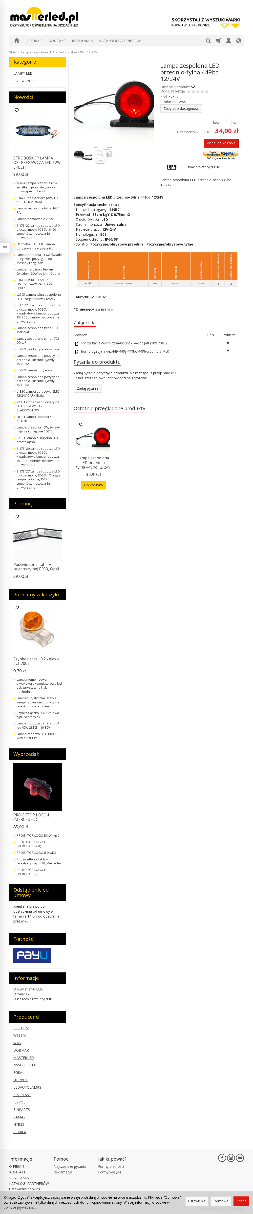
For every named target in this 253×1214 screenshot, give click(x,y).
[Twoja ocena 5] (207, 92)
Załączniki (85, 322)
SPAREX (19, 1131)
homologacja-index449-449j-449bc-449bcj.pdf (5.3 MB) (124, 351)
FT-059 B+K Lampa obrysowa (38, 349)
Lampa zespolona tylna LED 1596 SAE (37, 330)
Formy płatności (111, 1166)
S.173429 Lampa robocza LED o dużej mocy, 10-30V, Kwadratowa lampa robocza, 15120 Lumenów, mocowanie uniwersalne (38, 456)
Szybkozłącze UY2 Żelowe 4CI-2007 (36, 661)
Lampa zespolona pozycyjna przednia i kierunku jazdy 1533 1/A (38, 381)
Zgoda (241, 1201)
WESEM (19, 1035)
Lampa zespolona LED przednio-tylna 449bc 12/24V (93, 462)
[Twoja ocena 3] (198, 92)
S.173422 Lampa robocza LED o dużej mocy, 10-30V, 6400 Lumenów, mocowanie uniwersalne (38, 231)
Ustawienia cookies (24, 1189)
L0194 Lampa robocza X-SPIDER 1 (35, 418)
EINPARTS (21, 1109)
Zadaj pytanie (88, 388)
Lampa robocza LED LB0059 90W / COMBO (37, 736)
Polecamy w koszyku (37, 594)
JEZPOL (19, 1102)
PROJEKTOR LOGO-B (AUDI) (36, 852)
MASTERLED (23, 1057)
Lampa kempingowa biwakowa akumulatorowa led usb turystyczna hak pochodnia (39, 685)
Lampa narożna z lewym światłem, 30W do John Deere (38, 271)
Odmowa (220, 1201)
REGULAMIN (82, 40)
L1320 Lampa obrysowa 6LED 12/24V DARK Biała (38, 393)
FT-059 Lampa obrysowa (35, 370)
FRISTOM (21, 1028)
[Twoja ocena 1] (189, 92)
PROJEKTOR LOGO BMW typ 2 (38, 835)
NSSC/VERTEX (24, 1065)
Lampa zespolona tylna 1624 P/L (38, 210)
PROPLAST (22, 1094)
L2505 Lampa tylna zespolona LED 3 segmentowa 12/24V (39, 296)
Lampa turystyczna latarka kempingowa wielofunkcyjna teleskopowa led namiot (38, 702)
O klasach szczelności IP (32, 999)
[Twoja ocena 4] (202, 92)
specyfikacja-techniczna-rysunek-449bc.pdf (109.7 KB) (123, 343)
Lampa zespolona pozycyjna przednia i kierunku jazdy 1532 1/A (38, 359)
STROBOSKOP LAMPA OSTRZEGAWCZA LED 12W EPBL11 (37, 163)
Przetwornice (23, 80)
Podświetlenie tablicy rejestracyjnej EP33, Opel (36, 567)
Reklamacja (63, 1172)
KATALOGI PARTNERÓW (120, 40)
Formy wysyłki (109, 1172)
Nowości (23, 97)
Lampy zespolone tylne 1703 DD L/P (38, 340)
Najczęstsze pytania (70, 1166)
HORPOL (20, 1080)
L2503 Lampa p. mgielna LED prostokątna (37, 440)
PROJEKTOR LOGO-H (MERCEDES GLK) (31, 844)
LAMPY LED (23, 73)
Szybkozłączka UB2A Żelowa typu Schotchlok (38, 715)
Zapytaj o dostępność (181, 108)
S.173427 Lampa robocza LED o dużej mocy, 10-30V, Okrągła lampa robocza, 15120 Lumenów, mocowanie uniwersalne (39, 479)
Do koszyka (93, 485)
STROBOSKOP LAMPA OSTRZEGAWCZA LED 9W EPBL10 (35, 284)
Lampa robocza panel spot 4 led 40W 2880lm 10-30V (38, 725)
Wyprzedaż (26, 754)
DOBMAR (21, 1050)
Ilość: (216, 122)
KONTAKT (57, 40)
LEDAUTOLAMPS (27, 1087)
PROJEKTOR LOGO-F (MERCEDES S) (31, 871)
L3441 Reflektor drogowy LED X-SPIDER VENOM (38, 200)
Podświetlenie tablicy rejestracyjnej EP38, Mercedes (39, 861)
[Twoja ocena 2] (193, 92)
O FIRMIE (35, 40)
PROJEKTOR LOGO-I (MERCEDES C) (31, 817)
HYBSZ (18, 1124)
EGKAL (18, 1072)
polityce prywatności (20, 1207)
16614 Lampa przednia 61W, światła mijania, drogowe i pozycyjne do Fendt (37, 187)
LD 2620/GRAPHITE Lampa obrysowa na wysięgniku (36, 246)
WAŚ (182, 101)
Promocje (24, 503)
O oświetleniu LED (28, 989)
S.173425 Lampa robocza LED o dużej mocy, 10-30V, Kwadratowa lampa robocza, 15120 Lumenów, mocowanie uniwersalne (38, 313)
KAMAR (19, 1117)
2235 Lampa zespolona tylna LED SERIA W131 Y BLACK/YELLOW (38, 406)
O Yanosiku (22, 994)
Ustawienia (197, 1201)
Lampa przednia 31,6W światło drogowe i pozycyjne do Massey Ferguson (39, 258)
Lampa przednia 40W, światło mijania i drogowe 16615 (38, 429)
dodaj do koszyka (221, 143)
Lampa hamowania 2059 (35, 219)
